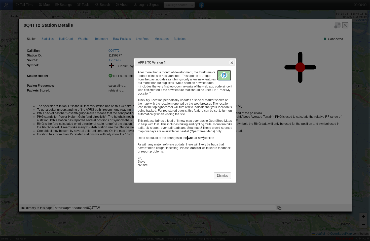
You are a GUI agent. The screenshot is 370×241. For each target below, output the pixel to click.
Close (231, 62)
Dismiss (222, 175)
